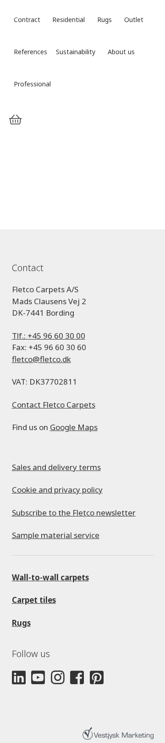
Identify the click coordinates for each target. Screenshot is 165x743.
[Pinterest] (97, 677)
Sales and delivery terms (56, 467)
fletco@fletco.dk (41, 359)
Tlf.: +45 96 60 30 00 (48, 335)
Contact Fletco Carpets (53, 404)
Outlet (133, 19)
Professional (32, 83)
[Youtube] (38, 677)
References (30, 51)
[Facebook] (77, 677)
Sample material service (55, 535)
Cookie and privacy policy (57, 489)
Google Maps (74, 427)
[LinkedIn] (19, 677)
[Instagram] (58, 677)
